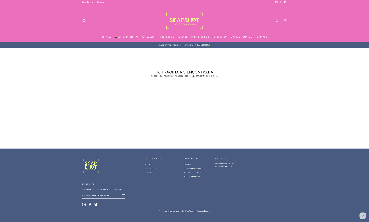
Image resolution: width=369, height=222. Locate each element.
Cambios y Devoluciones (193, 168)
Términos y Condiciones (193, 172)
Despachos (188, 164)
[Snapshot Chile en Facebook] (90, 204)
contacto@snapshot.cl (223, 166)
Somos (147, 164)
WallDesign (149, 37)
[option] (184, 45)
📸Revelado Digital (127, 37)
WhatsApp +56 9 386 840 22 (225, 164)
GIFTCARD (261, 37)
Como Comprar (88, 2)
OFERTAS (106, 37)
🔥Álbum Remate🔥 (241, 37)
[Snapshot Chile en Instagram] (84, 204)
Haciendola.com (203, 211)
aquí (193, 75)
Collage (182, 37)
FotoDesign (219, 37)
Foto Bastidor (200, 37)
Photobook (167, 37)
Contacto (100, 2)
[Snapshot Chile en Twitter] (96, 204)
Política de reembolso (192, 176)
